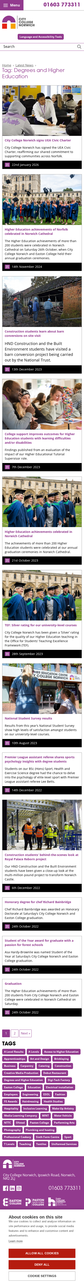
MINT (45, 1115)
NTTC (7, 1122)
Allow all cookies (42, 1253)
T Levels (9, 1144)
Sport (67, 1137)
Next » (25, 1033)
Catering (44, 1066)
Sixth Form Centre (47, 1137)
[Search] (79, 47)
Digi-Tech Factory (59, 1080)
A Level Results (13, 1052)
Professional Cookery (17, 1137)
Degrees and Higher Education (23, 1080)
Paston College (39, 1122)
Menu (15, 5)
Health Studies (53, 1101)
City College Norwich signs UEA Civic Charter (38, 140)
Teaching (25, 1144)
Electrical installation (59, 1087)
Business (10, 1066)
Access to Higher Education (61, 1052)
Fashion (60, 1094)
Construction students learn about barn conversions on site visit (34, 333)
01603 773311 (62, 5)
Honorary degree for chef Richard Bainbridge (38, 902)
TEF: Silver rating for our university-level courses (41, 625)
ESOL (46, 1094)
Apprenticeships (14, 1059)
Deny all (42, 1264)
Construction (63, 1066)
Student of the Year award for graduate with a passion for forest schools (39, 942)
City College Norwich (18, 22)
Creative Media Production (21, 1073)
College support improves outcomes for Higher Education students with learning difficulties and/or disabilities (40, 438)
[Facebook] (5, 1188)
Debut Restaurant (54, 1073)
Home (6, 65)
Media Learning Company (20, 1115)
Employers (11, 1094)
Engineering (30, 1094)
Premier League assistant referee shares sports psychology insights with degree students (40, 759)
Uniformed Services (64, 1144)
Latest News (24, 65)
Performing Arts (64, 1122)
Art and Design (39, 1059)
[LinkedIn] (12, 1188)
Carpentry (26, 1066)
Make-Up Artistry (63, 1108)
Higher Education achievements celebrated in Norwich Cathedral (38, 534)
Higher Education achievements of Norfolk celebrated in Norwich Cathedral (36, 231)
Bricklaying (61, 1059)
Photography (12, 1130)
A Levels (33, 1052)
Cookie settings (42, 1276)
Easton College (13, 1087)
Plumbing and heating (40, 1130)
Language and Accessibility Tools (41, 37)
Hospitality (11, 1108)
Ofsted (20, 1122)
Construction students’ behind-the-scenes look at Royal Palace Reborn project (41, 857)
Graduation (13, 984)
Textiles (41, 1144)
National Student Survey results (28, 718)
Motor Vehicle (63, 1115)
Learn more (16, 1241)
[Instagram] (19, 1188)
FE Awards (10, 1101)
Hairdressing (30, 1101)
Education (34, 1087)
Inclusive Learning (35, 1108)
